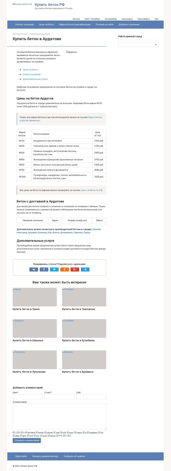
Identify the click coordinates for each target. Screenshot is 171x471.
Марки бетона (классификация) (74, 24)
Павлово (78, 232)
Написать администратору (45, 456)
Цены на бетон (46, 24)
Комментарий (20, 402)
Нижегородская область (40, 34)
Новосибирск (143, 19)
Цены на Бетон (30, 69)
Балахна (42, 232)
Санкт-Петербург (92, 19)
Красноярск (127, 19)
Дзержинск (66, 232)
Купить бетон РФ (50, 4)
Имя (15, 392)
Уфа (156, 19)
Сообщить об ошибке (74, 456)
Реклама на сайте (104, 24)
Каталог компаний (24, 24)
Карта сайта (21, 456)
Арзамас (32, 232)
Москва (76, 19)
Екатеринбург (111, 19)
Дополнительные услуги (35, 79)
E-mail (48, 392)
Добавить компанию (129, 24)
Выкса (56, 232)
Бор (50, 232)
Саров (87, 232)
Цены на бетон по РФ (91, 190)
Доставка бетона (20, 34)
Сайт (78, 392)
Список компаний (31, 74)
